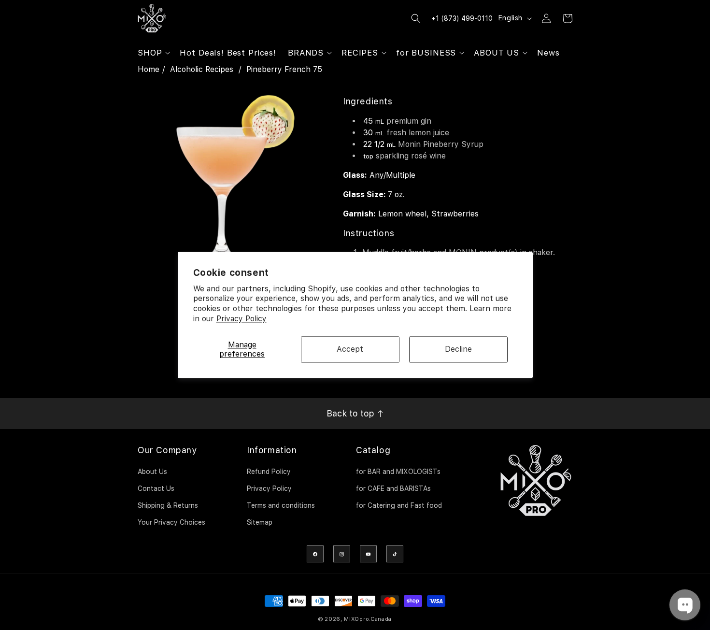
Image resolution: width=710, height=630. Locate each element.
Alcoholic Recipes (201, 69)
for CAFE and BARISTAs (393, 488)
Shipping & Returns (168, 505)
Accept (350, 349)
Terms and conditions (281, 505)
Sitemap (259, 522)
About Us (152, 471)
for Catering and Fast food (399, 505)
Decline (458, 349)
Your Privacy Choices (171, 522)
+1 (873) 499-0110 (462, 18)
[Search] (415, 18)
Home (148, 69)
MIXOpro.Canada (368, 619)
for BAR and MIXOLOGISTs (398, 471)
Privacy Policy (241, 318)
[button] (153, 53)
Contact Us (156, 488)
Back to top (352, 413)
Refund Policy (269, 471)
